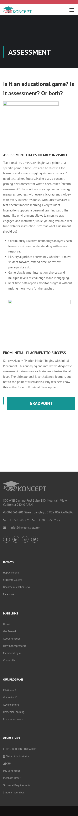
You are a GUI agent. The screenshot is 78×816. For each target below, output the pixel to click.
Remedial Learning (13, 712)
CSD (8, 763)
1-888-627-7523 (49, 520)
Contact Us (9, 660)
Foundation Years (12, 719)
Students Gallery (12, 580)
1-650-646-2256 (20, 520)
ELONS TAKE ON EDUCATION (20, 749)
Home (6, 624)
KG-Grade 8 (9, 690)
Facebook (8, 594)
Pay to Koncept (11, 771)
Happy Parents (11, 572)
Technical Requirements (16, 785)
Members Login (12, 653)
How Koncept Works (14, 646)
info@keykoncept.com (25, 528)
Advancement (11, 704)
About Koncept (11, 638)
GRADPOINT (41, 403)
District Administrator (17, 756)
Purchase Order (11, 778)
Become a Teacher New (16, 587)
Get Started (9, 631)
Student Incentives (13, 792)
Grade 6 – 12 (10, 697)
